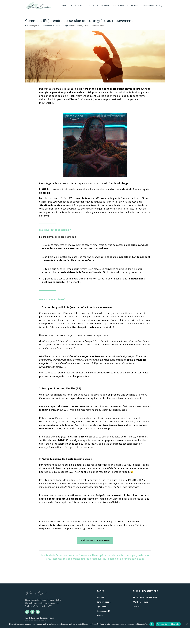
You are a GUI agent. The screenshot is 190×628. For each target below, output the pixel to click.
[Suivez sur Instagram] (27, 612)
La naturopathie (104, 611)
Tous (85, 25)
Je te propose (76, 6)
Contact (136, 606)
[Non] (186, 624)
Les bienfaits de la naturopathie (114, 6)
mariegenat (34, 25)
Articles (134, 6)
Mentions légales (140, 602)
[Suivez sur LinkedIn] (38, 612)
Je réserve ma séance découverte (95, 540)
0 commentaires (97, 25)
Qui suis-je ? (93, 6)
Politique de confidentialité (145, 597)
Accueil (65, 6)
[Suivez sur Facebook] (32, 612)
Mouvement (77, 25)
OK (152, 624)
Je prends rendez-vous (150, 6)
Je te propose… (104, 602)
